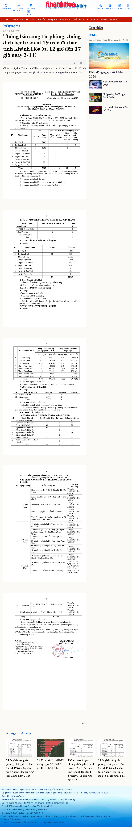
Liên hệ (119, 9)
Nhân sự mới (31, 9)
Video (94, 35)
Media (29, 15)
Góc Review (110, 9)
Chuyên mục (6, 9)
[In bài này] (80, 63)
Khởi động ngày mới (112, 40)
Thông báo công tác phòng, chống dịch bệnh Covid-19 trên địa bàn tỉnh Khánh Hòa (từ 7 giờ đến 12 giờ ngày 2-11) (20, 768)
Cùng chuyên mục (19, 733)
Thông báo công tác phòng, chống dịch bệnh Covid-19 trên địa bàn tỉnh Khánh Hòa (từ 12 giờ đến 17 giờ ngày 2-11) (111, 768)
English (127, 9)
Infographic (11, 25)
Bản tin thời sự (95, 40)
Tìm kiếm (100, 9)
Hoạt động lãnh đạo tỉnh (18, 10)
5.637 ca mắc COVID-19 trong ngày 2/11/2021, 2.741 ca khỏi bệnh (50, 764)
